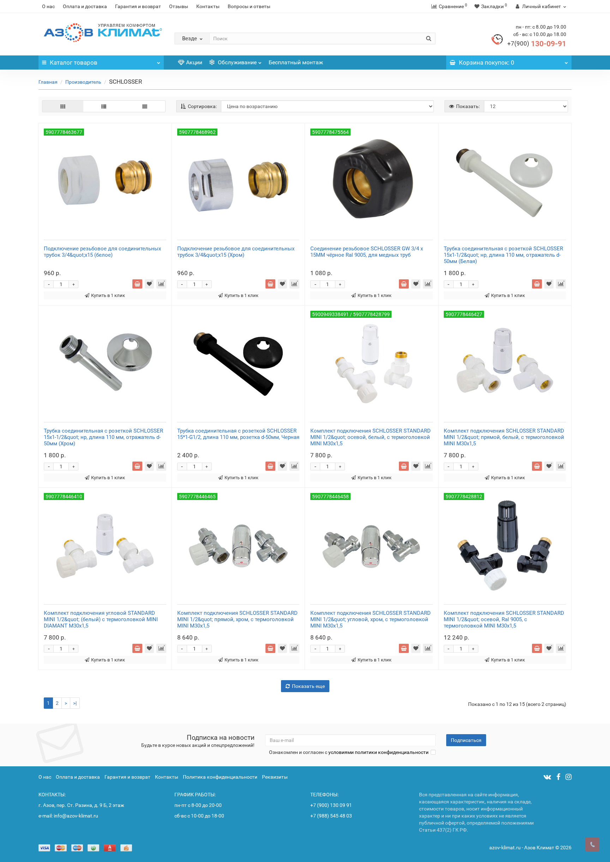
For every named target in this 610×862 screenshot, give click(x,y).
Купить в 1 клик (108, 295)
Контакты (208, 6)
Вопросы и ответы (249, 6)
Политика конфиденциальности (220, 777)
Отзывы (178, 6)
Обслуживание (236, 62)
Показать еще (308, 686)
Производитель (83, 82)
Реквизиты (275, 777)
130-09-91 (536, 44)
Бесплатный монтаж (296, 62)
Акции (194, 62)
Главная (48, 82)
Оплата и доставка (85, 6)
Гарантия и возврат (138, 6)
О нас (48, 6)
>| (75, 703)
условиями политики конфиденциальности (378, 752)
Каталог (73, 62)
